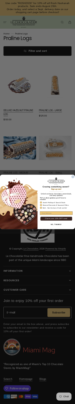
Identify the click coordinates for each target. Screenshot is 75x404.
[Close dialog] (73, 177)
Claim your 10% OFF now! (56, 218)
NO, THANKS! (56, 224)
